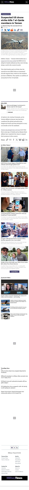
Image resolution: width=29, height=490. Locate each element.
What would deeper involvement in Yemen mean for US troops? (16, 106)
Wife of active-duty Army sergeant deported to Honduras (13, 371)
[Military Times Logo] (9, 2)
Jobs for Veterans (19, 471)
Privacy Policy (4, 458)
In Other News (5, 145)
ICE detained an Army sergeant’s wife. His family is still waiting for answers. (14, 387)
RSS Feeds (17, 461)
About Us (17, 468)
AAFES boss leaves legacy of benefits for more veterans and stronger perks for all (13, 163)
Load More (14, 272)
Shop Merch (18, 463)
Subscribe (17, 458)
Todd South (10, 112)
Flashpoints (6, 14)
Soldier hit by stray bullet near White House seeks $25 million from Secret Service (14, 263)
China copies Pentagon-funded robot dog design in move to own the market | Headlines (18, 315)
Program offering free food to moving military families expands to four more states (13, 239)
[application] (14, 287)
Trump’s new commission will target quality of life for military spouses (14, 189)
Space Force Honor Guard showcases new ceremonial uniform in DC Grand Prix (12, 392)
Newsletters (18, 459)
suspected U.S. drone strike (8, 61)
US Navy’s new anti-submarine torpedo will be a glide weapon (14, 382)
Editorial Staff (4, 473)
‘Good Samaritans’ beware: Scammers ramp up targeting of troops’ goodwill (13, 214)
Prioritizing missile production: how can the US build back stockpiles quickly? (18, 307)
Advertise (3, 468)
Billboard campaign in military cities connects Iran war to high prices (14, 376)
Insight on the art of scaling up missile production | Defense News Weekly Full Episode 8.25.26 (18, 301)
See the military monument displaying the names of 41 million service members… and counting (13, 296)
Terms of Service (5, 459)
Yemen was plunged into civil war (10, 130)
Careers (17, 469)
